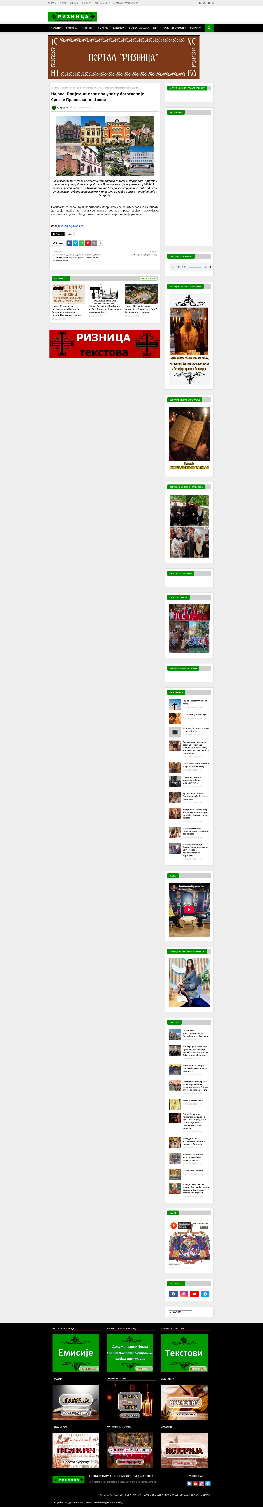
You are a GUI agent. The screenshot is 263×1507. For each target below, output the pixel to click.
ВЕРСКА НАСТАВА (138, 27)
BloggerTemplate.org (112, 1502)
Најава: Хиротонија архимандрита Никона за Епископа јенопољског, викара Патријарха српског (66, 310)
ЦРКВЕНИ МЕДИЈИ (102, 3)
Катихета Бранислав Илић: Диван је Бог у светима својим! (193, 1157)
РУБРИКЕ (194, 27)
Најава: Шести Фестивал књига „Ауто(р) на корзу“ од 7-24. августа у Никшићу (141, 309)
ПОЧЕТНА (52, 3)
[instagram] (184, 1294)
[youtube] (194, 1294)
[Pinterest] (88, 243)
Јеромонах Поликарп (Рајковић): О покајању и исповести (195, 1068)
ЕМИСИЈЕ (103, 27)
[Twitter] (75, 243)
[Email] (94, 243)
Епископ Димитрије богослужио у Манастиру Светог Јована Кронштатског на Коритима (195, 850)
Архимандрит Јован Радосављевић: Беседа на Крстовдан (195, 796)
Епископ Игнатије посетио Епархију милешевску (196, 765)
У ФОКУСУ (71, 27)
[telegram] (205, 1294)
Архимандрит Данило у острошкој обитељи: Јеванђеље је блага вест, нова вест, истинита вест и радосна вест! (196, 747)
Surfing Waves (209, 96)
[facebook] (173, 1294)
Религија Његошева (193, 1100)
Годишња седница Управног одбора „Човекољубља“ (192, 780)
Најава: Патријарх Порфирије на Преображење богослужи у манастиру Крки (104, 309)
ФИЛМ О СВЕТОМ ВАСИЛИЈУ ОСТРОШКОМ (187, 1494)
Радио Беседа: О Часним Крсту (195, 702)
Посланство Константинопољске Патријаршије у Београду (195, 1033)
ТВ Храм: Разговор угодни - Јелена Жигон (196, 729)
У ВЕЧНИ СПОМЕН (174, 27)
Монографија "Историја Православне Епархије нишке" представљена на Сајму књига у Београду (195, 1050)
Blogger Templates (74, 1502)
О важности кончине (193, 1170)
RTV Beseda (173, 1268)
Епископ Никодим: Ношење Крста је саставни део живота (196, 831)
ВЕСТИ (156, 27)
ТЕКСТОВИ (87, 27)
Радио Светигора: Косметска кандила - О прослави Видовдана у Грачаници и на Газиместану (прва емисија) (194, 1121)
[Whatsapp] (81, 243)
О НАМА (63, 3)
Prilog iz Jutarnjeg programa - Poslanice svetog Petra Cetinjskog (201, 1268)
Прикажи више (148, 278)
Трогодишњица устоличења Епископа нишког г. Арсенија (194, 1141)
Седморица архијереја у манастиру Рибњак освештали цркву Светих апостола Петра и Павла (195, 1085)
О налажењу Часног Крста (196, 714)
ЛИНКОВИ (75, 3)
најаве (64, 87)
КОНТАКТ (86, 3)
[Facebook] (69, 243)
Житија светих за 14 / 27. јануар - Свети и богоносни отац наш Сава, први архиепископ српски (196, 1188)
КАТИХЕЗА (118, 27)
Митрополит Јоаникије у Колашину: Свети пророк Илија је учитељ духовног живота (195, 813)
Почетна (55, 87)
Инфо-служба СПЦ (73, 226)
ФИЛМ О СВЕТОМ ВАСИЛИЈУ (125, 3)
